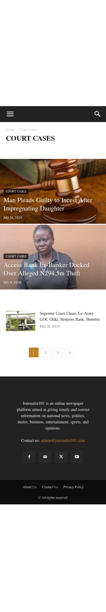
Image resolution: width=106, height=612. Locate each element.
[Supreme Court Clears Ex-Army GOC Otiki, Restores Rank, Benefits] (20, 321)
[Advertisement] (53, 53)
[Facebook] (29, 457)
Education (84, 149)
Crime (66, 149)
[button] (10, 114)
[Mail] (45, 457)
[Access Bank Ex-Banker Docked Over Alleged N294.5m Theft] (53, 270)
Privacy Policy (73, 486)
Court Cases (48, 149)
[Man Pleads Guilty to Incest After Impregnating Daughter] (53, 196)
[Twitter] (61, 457)
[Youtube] (77, 457)
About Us (30, 486)
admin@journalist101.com (63, 440)
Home (10, 129)
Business (28, 149)
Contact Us (50, 486)
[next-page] (70, 352)
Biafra (12, 149)
